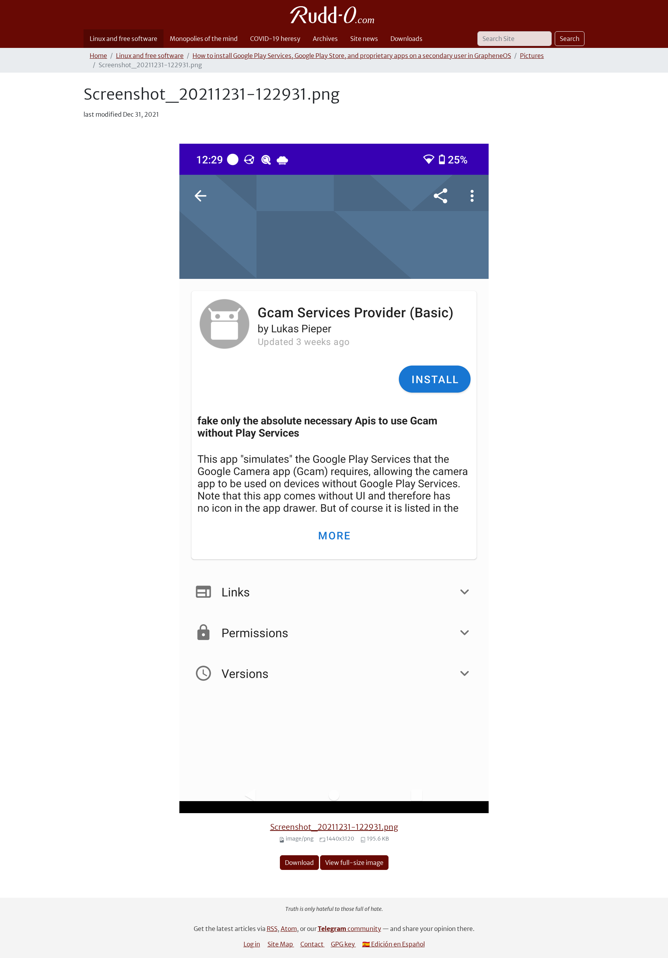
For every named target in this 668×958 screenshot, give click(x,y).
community (349, 929)
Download (299, 862)
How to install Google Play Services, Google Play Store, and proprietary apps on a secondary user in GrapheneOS (352, 55)
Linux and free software (123, 38)
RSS (272, 929)
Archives (325, 38)
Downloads (406, 38)
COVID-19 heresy (275, 38)
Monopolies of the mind (204, 38)
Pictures (532, 55)
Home (98, 55)
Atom (289, 929)
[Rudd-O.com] (334, 14)
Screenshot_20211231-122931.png (334, 827)
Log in (252, 944)
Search (569, 38)
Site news (364, 38)
